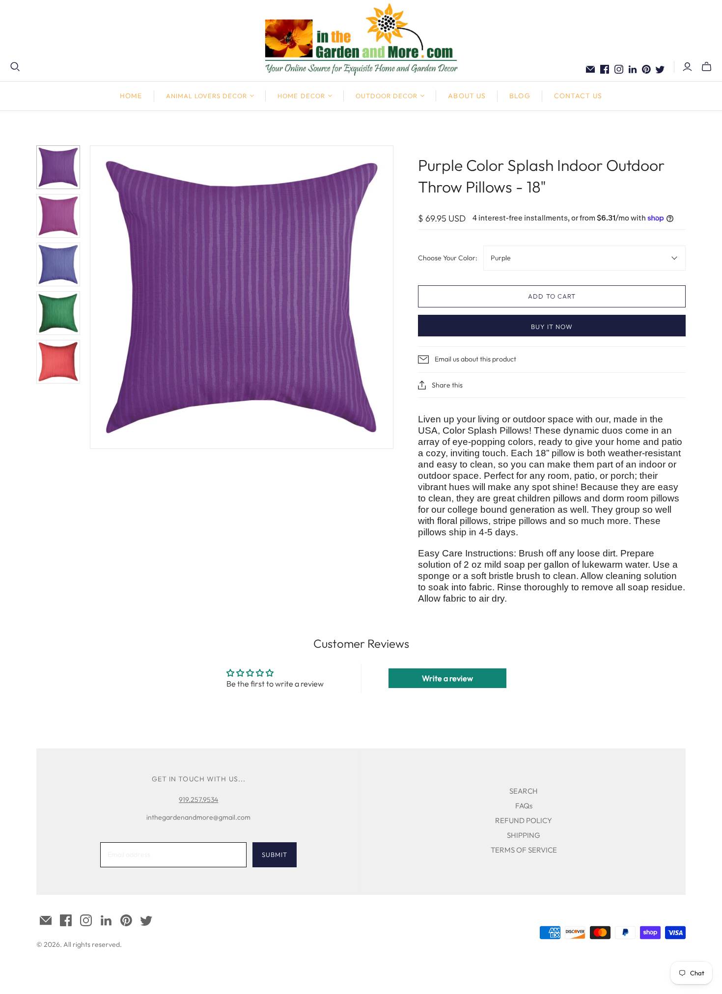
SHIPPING (523, 835)
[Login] (687, 67)
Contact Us (578, 95)
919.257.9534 (198, 799)
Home (131, 95)
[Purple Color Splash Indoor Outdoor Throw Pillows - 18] (58, 167)
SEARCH (523, 791)
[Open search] (15, 67)
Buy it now (552, 327)
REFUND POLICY (523, 820)
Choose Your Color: (447, 257)
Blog (519, 95)
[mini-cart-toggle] (706, 67)
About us (467, 95)
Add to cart (551, 296)
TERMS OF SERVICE (524, 850)
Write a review (447, 678)
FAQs (523, 805)
